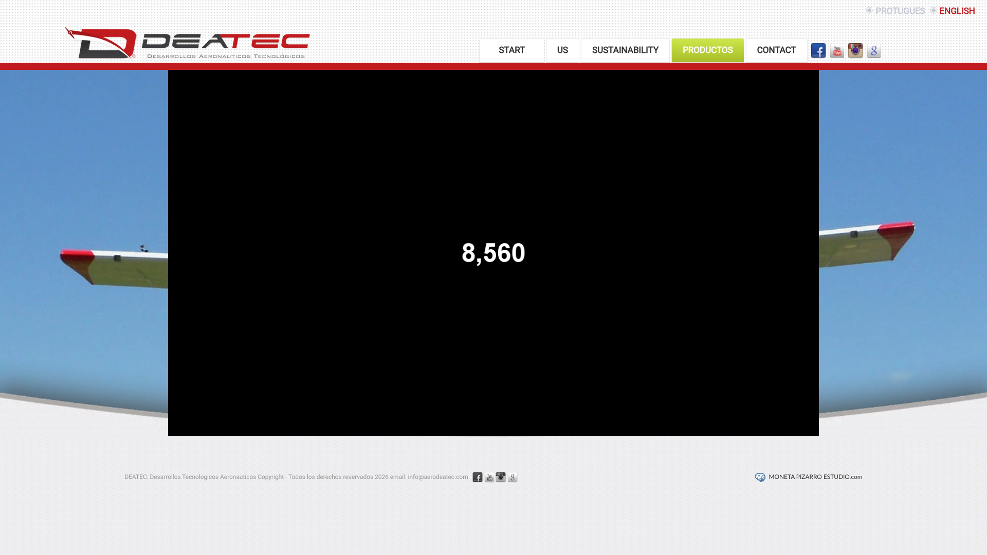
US (562, 50)
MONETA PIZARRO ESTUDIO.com (815, 477)
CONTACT (776, 50)
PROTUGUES (900, 11)
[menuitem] (511, 50)
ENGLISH (957, 11)
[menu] (681, 50)
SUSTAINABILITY (625, 50)
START (512, 50)
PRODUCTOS (708, 50)
